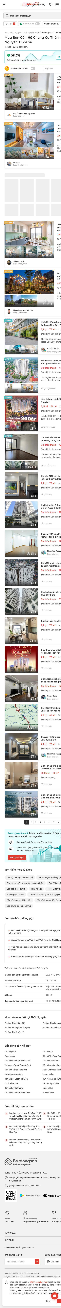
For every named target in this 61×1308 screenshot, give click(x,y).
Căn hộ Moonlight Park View (17, 1092)
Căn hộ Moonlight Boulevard (17, 1060)
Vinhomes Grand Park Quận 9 (18, 1065)
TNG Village (36, 888)
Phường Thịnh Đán (15, 1023)
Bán (6, 32)
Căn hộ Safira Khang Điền (16, 1069)
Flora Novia (10, 1056)
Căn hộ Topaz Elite (51, 1083)
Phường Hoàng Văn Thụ (17, 1027)
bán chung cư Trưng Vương (19, 905)
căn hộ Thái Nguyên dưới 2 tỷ (20, 877)
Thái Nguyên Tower (15, 894)
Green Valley (48, 1092)
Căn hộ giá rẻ (10, 1051)
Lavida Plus (48, 1088)
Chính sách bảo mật (39, 1282)
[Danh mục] (4, 4)
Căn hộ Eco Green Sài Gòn (16, 1078)
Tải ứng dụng (38, 4)
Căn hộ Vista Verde (51, 1060)
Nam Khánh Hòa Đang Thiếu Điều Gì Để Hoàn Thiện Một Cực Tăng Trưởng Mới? (25, 1142)
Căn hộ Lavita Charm (14, 1088)
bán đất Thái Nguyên (16, 888)
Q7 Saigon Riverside (14, 1074)
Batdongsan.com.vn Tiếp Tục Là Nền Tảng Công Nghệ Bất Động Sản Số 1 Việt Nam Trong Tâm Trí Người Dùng (25, 1116)
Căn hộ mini (48, 1051)
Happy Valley (48, 1074)
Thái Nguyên (15, 32)
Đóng (48, 1301)
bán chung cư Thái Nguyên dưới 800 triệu (25, 883)
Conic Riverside (11, 1083)
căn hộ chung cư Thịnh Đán (19, 900)
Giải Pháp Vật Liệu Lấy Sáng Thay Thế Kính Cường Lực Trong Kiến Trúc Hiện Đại (25, 1129)
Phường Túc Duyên (14, 1032)
